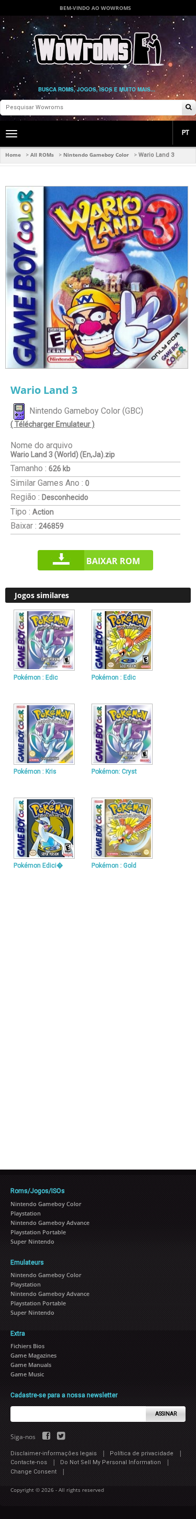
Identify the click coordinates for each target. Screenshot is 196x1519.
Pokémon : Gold (113, 865)
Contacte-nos (28, 1462)
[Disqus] (98, 1015)
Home (13, 154)
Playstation (25, 1213)
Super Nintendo (32, 1241)
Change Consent (33, 1471)
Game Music (27, 1374)
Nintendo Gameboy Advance (49, 1222)
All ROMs (42, 154)
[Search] (188, 107)
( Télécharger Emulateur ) (52, 424)
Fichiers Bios (27, 1346)
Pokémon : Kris (35, 771)
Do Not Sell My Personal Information (110, 1462)
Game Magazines (33, 1355)
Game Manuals (30, 1365)
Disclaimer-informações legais (53, 1453)
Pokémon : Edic (36, 677)
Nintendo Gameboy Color (96, 154)
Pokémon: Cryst (114, 771)
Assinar (166, 1414)
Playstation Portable (38, 1232)
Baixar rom (113, 561)
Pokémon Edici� (38, 865)
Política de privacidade (142, 1453)
